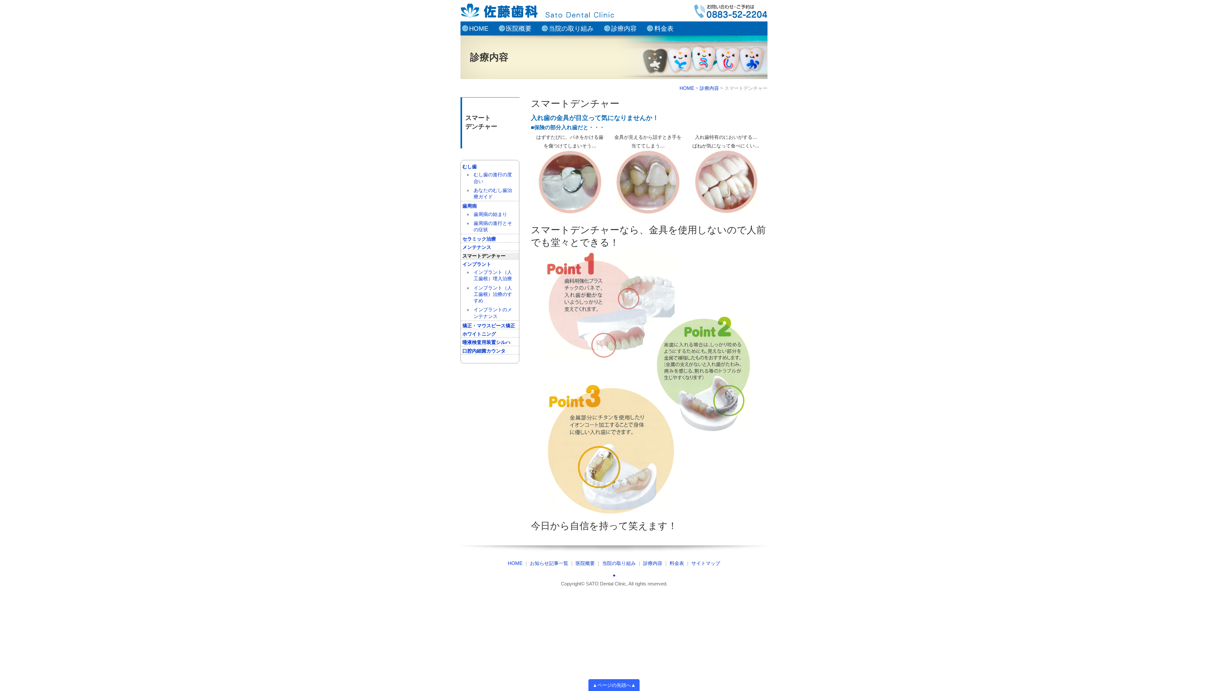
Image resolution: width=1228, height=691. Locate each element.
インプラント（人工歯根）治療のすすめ (493, 294)
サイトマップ (705, 563)
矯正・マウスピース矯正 (488, 325)
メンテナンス (476, 247)
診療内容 (624, 28)
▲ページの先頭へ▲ (614, 685)
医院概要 (518, 28)
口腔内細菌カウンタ (484, 350)
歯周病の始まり (490, 214)
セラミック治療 (479, 239)
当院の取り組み (571, 28)
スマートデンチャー (484, 255)
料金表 (663, 28)
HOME (478, 28)
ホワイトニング (479, 334)
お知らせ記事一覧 (549, 563)
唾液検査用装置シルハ (486, 342)
